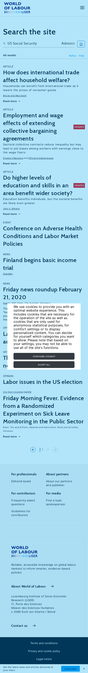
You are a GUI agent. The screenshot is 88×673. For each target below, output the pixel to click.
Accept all (44, 364)
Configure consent (44, 356)
